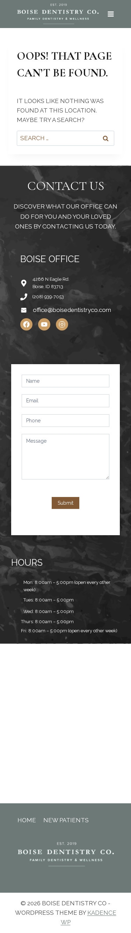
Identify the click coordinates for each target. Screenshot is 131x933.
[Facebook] (26, 324)
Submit (65, 503)
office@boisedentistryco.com (72, 309)
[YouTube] (44, 324)
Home (26, 820)
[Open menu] (110, 13)
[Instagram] (62, 324)
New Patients (66, 820)
